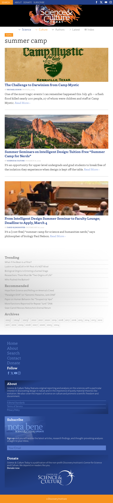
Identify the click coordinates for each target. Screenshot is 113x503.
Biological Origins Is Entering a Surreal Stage (26, 271)
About (18, 2)
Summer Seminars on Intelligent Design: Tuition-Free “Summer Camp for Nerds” (55, 153)
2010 (14, 325)
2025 (8, 320)
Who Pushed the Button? (17, 279)
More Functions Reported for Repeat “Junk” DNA (28, 303)
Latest (76, 29)
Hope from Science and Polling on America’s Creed (29, 290)
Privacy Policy (13, 410)
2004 (56, 325)
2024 (16, 320)
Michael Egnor (14, 89)
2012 (100, 320)
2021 (40, 320)
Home (12, 343)
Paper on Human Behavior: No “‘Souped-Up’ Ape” (29, 299)
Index (91, 29)
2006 (42, 325)
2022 (33, 320)
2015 (80, 320)
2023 (25, 320)
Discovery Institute (57, 498)
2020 (47, 320)
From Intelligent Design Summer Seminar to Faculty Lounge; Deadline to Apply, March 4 (52, 220)
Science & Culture (16, 161)
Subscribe (39, 2)
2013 (93, 320)
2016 (74, 320)
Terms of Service (15, 406)
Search (13, 352)
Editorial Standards (16, 402)
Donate (27, 2)
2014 (87, 320)
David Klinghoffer (16, 227)
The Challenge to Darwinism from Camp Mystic (42, 85)
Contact (14, 357)
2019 (54, 320)
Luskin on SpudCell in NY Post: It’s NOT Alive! (27, 266)
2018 (61, 320)
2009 (20, 325)
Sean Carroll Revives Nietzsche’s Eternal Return (28, 307)
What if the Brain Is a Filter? (18, 262)
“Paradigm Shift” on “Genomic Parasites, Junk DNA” (30, 294)
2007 (35, 325)
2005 (49, 325)
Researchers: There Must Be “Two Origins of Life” (28, 275)
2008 (28, 325)
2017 (67, 320)
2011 (8, 325)
